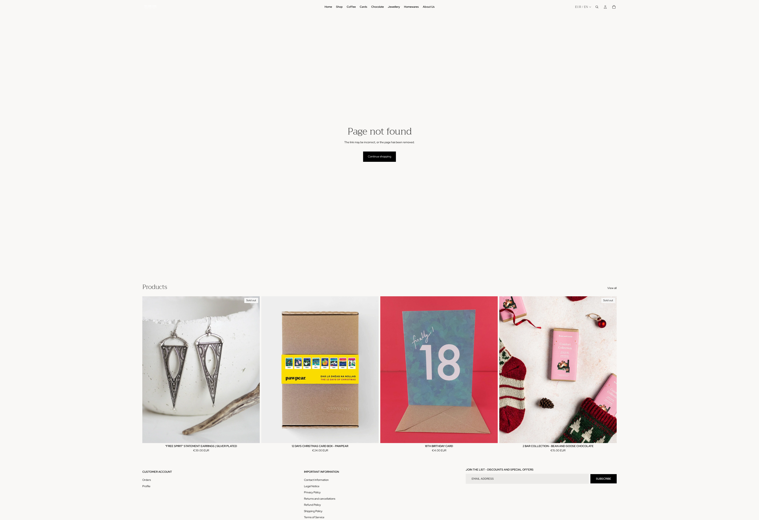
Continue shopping (379, 156)
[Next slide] (254, 369)
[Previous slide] (148, 369)
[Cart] (614, 7)
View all (612, 288)
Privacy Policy (312, 492)
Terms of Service (314, 517)
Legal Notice (311, 486)
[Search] (597, 7)
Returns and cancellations (319, 498)
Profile (146, 486)
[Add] (372, 436)
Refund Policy (312, 505)
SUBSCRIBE (603, 478)
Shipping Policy (313, 511)
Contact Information (316, 480)
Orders (146, 480)
